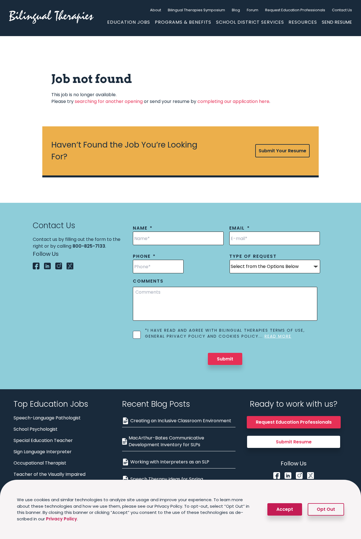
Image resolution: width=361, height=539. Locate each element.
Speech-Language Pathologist (47, 418)
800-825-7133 (88, 246)
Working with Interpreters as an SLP (169, 462)
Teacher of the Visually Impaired (49, 474)
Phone (144, 256)
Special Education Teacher (43, 440)
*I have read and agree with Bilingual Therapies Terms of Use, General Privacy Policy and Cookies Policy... (225, 333)
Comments (148, 281)
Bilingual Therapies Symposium (196, 10)
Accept (284, 509)
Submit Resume (294, 442)
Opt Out (326, 509)
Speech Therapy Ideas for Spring (166, 479)
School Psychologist (36, 429)
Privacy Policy (61, 519)
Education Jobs (128, 22)
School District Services (250, 22)
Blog (236, 10)
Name (143, 228)
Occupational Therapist (40, 463)
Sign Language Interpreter (43, 451)
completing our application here (233, 101)
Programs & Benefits (183, 22)
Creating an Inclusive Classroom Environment (180, 420)
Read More (278, 336)
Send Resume (337, 22)
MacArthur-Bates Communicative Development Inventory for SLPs (166, 441)
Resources (303, 22)
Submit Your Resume (282, 151)
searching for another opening (109, 101)
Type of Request (253, 256)
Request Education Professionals (295, 10)
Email (239, 228)
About (155, 10)
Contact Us (342, 10)
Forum (252, 10)
